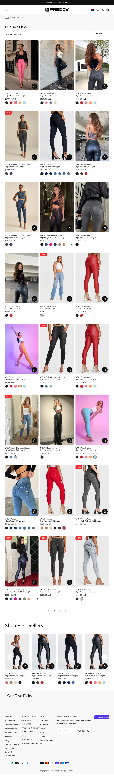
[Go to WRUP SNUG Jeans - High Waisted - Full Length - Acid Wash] (92, 561)
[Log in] (102, 9)
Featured (98, 33)
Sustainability (11, 728)
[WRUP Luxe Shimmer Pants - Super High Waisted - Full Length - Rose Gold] (64, 244)
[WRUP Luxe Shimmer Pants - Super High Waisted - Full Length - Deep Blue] (55, 244)
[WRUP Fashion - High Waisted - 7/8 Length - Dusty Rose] (41, 528)
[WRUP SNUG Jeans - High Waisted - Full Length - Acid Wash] (81, 598)
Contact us (27, 739)
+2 (72, 244)
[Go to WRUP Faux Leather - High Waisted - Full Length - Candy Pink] (22, 65)
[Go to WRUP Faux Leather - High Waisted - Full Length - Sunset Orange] (22, 349)
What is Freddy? (12, 724)
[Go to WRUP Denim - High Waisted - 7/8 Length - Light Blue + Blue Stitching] (22, 490)
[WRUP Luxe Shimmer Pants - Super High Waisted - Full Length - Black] (41, 244)
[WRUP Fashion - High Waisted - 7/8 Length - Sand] (50, 528)
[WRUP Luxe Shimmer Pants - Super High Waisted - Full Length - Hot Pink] (50, 244)
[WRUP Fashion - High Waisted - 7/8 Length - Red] (64, 528)
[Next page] (65, 611)
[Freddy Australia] (57, 10)
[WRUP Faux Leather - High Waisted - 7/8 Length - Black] (77, 173)
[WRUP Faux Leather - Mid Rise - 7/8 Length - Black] (6, 315)
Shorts (42, 732)
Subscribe (83, 731)
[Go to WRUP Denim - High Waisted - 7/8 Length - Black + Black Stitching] (57, 136)
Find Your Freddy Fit (47, 742)
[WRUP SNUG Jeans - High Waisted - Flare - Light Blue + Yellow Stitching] (41, 315)
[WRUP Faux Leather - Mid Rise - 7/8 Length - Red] (11, 315)
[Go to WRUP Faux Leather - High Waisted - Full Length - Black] (92, 65)
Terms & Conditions (10, 754)
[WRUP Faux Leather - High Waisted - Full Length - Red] (11, 102)
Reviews (8, 736)
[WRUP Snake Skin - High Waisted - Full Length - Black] (77, 244)
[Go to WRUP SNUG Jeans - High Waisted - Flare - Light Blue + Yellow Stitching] (57, 278)
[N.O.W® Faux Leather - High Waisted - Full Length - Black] (41, 457)
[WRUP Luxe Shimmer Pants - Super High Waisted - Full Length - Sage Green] (59, 244)
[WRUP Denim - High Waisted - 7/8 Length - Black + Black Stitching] (41, 173)
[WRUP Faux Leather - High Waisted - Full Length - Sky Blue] (24, 102)
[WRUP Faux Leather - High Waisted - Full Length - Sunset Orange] (20, 102)
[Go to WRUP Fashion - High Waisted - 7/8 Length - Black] (17, 652)
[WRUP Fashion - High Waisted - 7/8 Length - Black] (55, 528)
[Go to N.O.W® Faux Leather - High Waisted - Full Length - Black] (57, 420)
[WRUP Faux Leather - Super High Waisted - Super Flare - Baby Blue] (50, 102)
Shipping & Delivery (31, 728)
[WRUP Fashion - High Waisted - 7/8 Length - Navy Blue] (59, 528)
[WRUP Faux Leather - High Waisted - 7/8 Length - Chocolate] (81, 173)
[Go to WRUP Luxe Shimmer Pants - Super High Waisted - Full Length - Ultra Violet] (22, 561)
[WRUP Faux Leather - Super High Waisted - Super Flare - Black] (41, 102)
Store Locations (12, 732)
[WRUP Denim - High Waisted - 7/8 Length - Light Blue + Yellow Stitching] (64, 173)
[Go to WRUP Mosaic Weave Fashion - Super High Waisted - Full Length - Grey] (92, 490)
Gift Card (44, 720)
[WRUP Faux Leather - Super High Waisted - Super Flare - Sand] (55, 102)
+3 (80, 682)
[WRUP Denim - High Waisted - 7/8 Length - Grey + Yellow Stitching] (68, 173)
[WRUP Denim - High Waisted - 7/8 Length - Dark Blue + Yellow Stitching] (50, 173)
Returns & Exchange (26, 722)
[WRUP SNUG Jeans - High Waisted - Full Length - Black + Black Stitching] (77, 598)
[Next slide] (104, 657)
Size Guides (27, 731)
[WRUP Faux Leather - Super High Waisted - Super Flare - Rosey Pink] (46, 102)
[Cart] (107, 9)
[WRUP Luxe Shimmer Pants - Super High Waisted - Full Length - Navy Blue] (46, 244)
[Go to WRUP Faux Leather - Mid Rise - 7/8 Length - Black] (22, 278)
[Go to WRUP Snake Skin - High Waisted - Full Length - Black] (92, 207)
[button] (6, 9)
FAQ (24, 735)
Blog (7, 740)
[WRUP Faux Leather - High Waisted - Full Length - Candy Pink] (15, 102)
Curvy (42, 736)
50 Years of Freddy (13, 720)
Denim (42, 728)
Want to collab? (12, 744)
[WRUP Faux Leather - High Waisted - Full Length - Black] (6, 102)
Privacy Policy (11, 748)
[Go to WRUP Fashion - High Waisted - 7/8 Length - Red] (57, 490)
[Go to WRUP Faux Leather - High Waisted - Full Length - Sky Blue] (92, 420)
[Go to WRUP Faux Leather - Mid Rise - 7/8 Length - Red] (92, 278)
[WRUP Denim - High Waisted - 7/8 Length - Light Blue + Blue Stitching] (59, 173)
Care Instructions (30, 743)
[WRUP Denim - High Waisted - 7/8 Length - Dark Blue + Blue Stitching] (46, 173)
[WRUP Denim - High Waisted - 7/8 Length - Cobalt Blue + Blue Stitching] (55, 173)
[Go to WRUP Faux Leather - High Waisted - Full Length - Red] (92, 349)
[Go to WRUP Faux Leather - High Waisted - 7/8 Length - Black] (92, 136)
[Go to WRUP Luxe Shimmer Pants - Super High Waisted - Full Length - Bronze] (57, 207)
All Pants (44, 724)
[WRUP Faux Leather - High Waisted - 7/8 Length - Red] (86, 173)
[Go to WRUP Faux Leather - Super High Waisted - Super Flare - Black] (57, 65)
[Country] (92, 10)
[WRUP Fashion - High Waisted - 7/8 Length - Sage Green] (46, 528)
